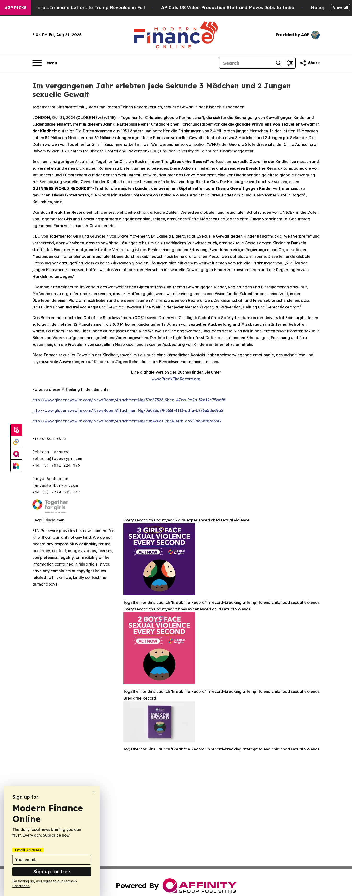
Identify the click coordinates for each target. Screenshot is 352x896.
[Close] (93, 792)
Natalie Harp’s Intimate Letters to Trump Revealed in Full (81, 7)
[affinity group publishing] (16, 454)
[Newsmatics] (16, 466)
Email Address (28, 850)
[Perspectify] (16, 442)
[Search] (278, 62)
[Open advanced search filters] (289, 62)
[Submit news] (16, 430)
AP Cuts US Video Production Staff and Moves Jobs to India (227, 7)
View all (340, 7)
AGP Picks (15, 7)
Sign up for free (51, 871)
